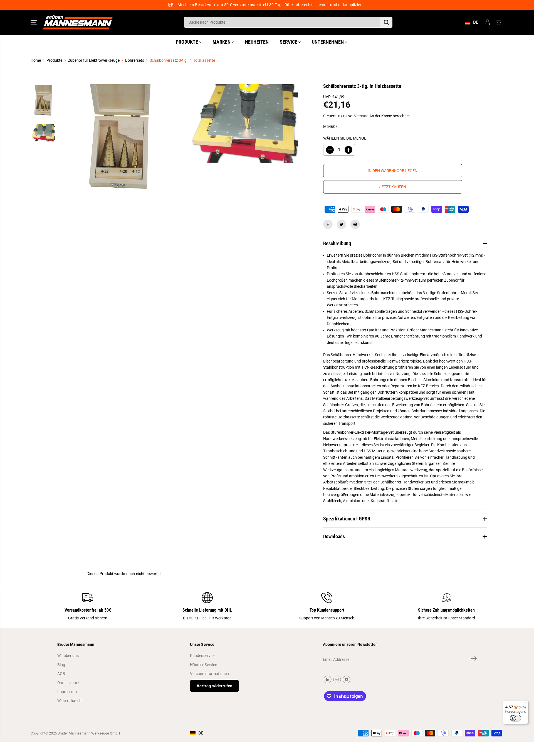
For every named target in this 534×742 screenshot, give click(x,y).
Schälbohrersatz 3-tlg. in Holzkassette (182, 60)
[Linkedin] (327, 679)
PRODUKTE (187, 42)
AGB (61, 673)
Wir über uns (68, 655)
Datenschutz (68, 683)
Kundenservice (202, 655)
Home (36, 60)
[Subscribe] (474, 659)
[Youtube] (346, 679)
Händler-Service (203, 664)
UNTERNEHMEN (328, 42)
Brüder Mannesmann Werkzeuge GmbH (89, 733)
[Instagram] (337, 679)
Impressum (67, 691)
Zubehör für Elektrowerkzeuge (94, 60)
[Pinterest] (355, 224)
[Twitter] (341, 224)
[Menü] (525, 703)
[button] (34, 22)
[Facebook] (328, 224)
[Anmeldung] (487, 22)
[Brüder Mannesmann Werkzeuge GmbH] (78, 22)
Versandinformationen (209, 673)
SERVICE (289, 42)
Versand (361, 116)
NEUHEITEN (257, 42)
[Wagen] (498, 22)
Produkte (54, 60)
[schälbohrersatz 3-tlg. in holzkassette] (119, 145)
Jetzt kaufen (392, 187)
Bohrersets (134, 60)
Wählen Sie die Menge (344, 138)
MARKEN (222, 42)
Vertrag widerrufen (214, 685)
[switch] (515, 718)
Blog (61, 664)
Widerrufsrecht (70, 700)
